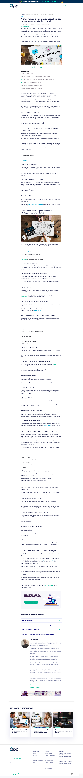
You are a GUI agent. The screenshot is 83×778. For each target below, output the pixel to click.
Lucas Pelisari (24, 24)
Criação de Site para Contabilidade (66, 758)
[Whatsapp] (34, 67)
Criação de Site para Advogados (65, 761)
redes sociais (37, 310)
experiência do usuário (32, 158)
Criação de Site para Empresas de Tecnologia (65, 754)
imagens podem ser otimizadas (35, 204)
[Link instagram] (13, 774)
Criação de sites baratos (50, 755)
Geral (24, 14)
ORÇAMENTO (55, 5)
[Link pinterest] (18, 774)
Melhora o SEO (25, 160)
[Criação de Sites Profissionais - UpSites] (14, 5)
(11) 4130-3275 (69, 5)
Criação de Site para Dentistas (65, 763)
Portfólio (35, 755)
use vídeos (24, 259)
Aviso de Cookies (36, 764)
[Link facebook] (10, 774)
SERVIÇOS (37, 5)
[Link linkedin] (15, 774)
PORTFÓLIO (43, 5)
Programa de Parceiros (38, 760)
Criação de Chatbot (49, 762)
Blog (34, 762)
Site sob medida (48, 753)
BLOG (60, 5)
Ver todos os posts (35, 687)
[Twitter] (32, 67)
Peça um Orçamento (32, 602)
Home (22, 14)
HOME (32, 5)
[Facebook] (36, 67)
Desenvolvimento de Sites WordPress (50, 765)
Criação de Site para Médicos (65, 756)
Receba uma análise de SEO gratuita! (41, 1)
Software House (48, 768)
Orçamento (35, 757)
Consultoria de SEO (49, 760)
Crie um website (26, 251)
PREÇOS (49, 5)
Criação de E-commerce (50, 757)
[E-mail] (41, 67)
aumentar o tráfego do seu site (48, 560)
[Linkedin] (39, 67)
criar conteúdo (47, 425)
